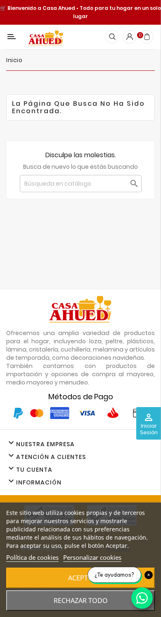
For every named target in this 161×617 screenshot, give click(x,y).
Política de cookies (32, 557)
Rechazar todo (81, 600)
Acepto (80, 577)
